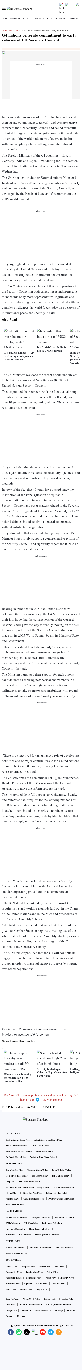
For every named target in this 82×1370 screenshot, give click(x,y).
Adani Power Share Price (17, 1145)
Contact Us (26, 1310)
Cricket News (53, 1272)
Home (5, 19)
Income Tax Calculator (16, 1217)
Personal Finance (14, 1278)
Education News (13, 1283)
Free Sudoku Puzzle (65, 1247)
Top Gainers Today (60, 1175)
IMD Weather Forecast (29, 1181)
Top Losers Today (40, 1175)
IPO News (59, 1266)
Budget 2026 (41, 1289)
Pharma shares (12, 1198)
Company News (28, 1266)
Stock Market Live (14, 1170)
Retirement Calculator (52, 1223)
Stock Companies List (16, 1247)
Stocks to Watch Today (37, 1170)
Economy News (58, 1283)
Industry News (67, 1278)
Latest (26, 19)
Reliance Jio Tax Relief (56, 1193)
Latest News (11, 1266)
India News (14, 30)
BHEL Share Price (44, 1151)
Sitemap (59, 1310)
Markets (48, 19)
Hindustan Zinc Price (32, 1193)
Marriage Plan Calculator (47, 1234)
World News (50, 1278)
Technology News (33, 1278)
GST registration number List (60, 1304)
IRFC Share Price (41, 1145)
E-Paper (36, 19)
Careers (9, 1316)
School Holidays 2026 (64, 1187)
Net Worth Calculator (65, 1217)
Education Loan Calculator (18, 1234)
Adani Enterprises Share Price (48, 1140)
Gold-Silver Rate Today (17, 1175)
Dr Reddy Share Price (16, 1157)
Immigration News (34, 1272)
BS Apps (21, 1316)
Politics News (26, 1289)
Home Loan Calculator (40, 1229)
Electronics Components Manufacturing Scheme (28, 1187)
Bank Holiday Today (61, 1170)
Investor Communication (30, 1304)
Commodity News (14, 1272)
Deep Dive (10, 1181)
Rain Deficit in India (15, 1204)
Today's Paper (12, 1299)
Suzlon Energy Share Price (18, 1140)
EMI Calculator (13, 1223)
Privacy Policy (51, 1299)
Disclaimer (10, 1304)
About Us (27, 1299)
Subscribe (71, 1310)
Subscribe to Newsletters (41, 1247)
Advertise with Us (43, 1310)
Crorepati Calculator (41, 1217)
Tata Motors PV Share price (19, 1151)
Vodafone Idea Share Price (42, 1157)
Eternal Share (12, 1193)
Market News (45, 1266)
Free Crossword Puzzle (16, 1253)
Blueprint (61, 19)
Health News (41, 1283)
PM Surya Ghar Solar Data (61, 1198)
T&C (37, 1299)
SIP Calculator (31, 1223)
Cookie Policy (68, 1299)
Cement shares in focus (33, 1198)
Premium (15, 19)
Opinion (73, 19)
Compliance (11, 1310)
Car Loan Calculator (15, 1229)
